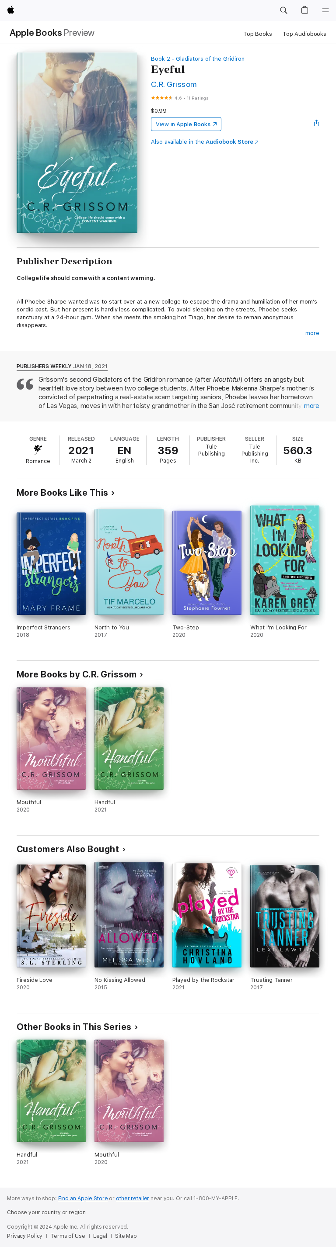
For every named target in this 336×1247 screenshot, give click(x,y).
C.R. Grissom (174, 84)
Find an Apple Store (83, 1198)
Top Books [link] (257, 34)
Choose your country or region (46, 1212)
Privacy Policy (24, 1236)
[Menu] (325, 10)
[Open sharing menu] (317, 124)
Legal (100, 1236)
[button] (283, 10)
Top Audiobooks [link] (304, 34)
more (312, 333)
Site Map (126, 1236)
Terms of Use (67, 1236)
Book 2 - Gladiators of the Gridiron (198, 58)
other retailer (132, 1198)
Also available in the (202, 141)
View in (183, 124)
